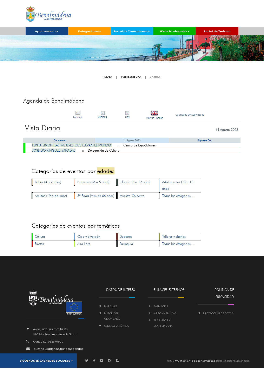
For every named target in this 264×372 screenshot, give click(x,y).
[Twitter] (86, 361)
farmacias (161, 306)
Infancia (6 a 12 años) (135, 182)
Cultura (40, 237)
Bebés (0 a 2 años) (48, 182)
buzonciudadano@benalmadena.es (58, 349)
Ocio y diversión (88, 237)
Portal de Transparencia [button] (131, 31)
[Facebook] (94, 361)
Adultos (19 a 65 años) (51, 196)
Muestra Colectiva (132, 196)
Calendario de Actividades (190, 114)
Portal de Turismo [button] (217, 31)
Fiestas (39, 244)
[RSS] (117, 361)
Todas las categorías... (178, 196)
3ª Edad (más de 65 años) (95, 196)
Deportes (126, 237)
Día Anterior (60, 140)
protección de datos (218, 313)
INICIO (108, 77)
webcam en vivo (165, 313)
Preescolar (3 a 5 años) (93, 182)
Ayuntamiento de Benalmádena (194, 361)
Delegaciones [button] (88, 31)
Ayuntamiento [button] (46, 31)
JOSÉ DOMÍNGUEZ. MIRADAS (53, 150)
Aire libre (83, 244)
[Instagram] (109, 361)
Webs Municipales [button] (173, 31)
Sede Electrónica (116, 326)
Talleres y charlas (174, 237)
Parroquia (126, 244)
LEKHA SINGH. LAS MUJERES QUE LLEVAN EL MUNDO (72, 145)
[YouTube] (101, 361)
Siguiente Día (205, 140)
